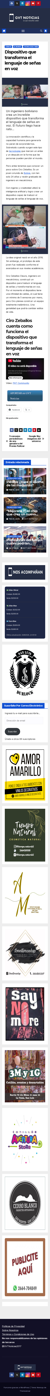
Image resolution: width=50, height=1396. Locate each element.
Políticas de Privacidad (13, 1326)
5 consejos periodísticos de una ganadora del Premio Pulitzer (17, 441)
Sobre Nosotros (10, 1330)
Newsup (40, 1387)
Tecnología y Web (31, 46)
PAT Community (21, 383)
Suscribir (12, 731)
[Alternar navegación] (23, 31)
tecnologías (15, 151)
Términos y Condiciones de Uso (18, 1334)
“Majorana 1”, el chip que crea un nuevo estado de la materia (22, 514)
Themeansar (25, 1391)
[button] (41, 30)
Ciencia (8, 46)
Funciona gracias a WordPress (17, 1387)
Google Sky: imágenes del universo (34, 438)
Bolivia (27, 173)
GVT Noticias (31, 490)
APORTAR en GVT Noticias (20, 396)
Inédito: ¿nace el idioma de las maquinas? (24, 483)
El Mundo (17, 46)
